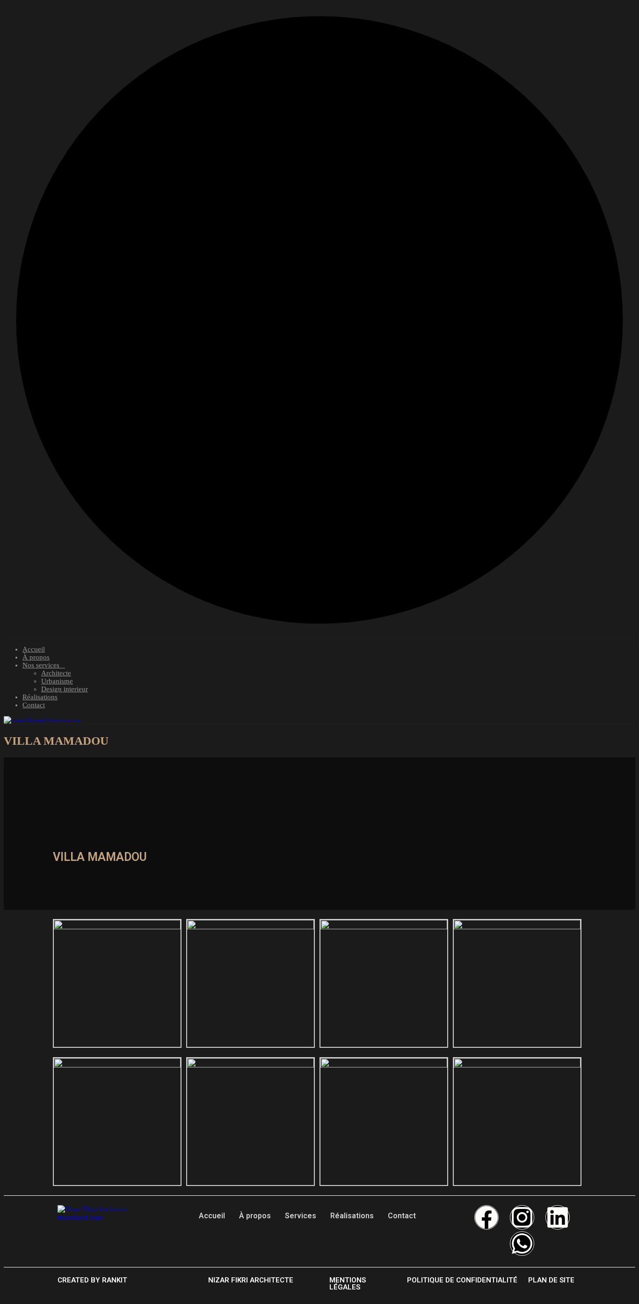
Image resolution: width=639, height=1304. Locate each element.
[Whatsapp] (522, 1243)
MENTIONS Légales (347, 1283)
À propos (36, 657)
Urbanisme (57, 681)
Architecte (56, 673)
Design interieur (64, 689)
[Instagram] (522, 1217)
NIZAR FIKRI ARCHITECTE (250, 1280)
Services (300, 1215)
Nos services (40, 665)
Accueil (33, 649)
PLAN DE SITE (551, 1280)
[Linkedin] (557, 1217)
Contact (33, 705)
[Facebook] (486, 1217)
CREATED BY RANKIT (92, 1280)
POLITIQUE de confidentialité (462, 1280)
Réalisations (40, 697)
